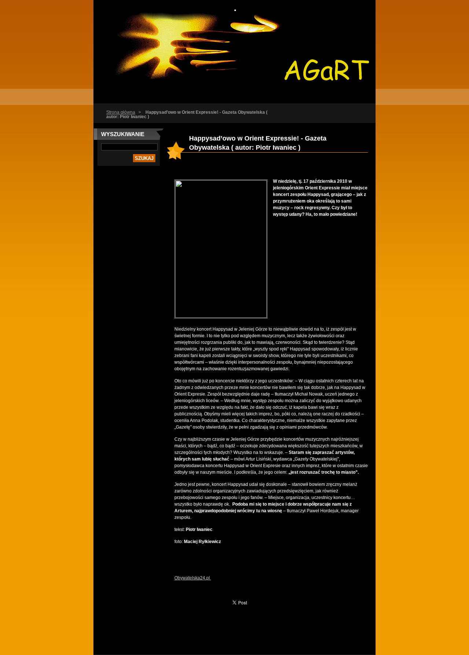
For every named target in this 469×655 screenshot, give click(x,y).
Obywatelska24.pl (192, 578)
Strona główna (120, 112)
